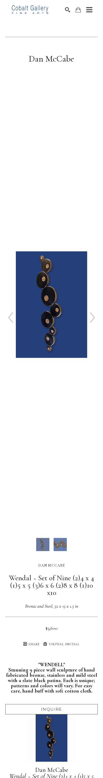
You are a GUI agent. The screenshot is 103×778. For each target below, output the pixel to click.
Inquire (51, 709)
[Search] (67, 9)
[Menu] (89, 9)
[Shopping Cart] (78, 10)
